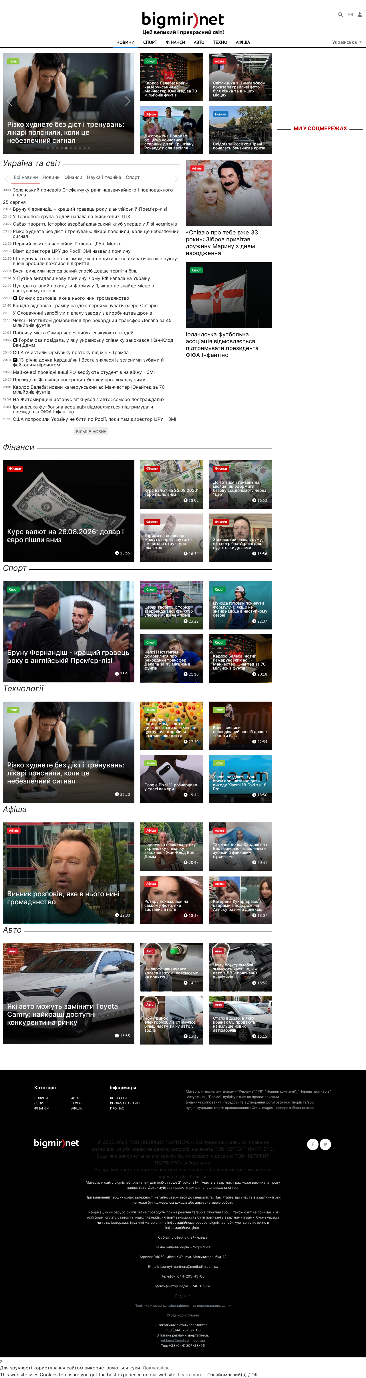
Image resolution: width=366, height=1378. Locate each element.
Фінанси (175, 42)
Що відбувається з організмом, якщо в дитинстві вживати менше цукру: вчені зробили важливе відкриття (95, 261)
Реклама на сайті (125, 1103)
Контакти (118, 1098)
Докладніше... (158, 1368)
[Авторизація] (360, 14)
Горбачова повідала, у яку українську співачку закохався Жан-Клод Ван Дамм (93, 342)
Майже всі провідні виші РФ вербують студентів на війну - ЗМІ (84, 372)
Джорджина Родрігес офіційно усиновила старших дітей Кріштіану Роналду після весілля (169, 141)
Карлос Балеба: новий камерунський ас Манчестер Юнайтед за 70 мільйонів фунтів (170, 88)
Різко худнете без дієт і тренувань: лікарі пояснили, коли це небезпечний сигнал (96, 233)
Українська (345, 42)
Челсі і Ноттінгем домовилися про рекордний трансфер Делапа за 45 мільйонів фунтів (92, 322)
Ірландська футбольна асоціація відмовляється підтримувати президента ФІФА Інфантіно (83, 409)
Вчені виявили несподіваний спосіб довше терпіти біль (75, 271)
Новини (125, 42)
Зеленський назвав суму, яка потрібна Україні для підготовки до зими (238, 543)
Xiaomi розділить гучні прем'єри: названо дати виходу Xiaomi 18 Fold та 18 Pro (239, 782)
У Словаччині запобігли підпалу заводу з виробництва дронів (82, 313)
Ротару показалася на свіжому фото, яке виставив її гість (166, 905)
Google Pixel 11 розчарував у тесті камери (170, 786)
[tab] (25, 177)
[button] (48, 148)
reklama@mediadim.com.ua (183, 1340)
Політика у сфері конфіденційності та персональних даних (182, 1305)
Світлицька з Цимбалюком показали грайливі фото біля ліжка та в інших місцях (239, 88)
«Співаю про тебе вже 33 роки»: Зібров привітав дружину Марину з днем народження (222, 242)
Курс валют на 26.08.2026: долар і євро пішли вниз (65, 536)
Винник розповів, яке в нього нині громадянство (74, 298)
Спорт (150, 42)
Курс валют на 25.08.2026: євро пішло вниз (171, 492)
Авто (199, 42)
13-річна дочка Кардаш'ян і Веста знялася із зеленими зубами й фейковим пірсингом (88, 362)
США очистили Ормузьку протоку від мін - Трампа (71, 352)
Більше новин (91, 431)
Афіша (243, 42)
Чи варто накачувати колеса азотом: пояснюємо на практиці (171, 972)
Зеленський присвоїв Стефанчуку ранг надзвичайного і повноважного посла (93, 192)
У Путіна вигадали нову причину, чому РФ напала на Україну (81, 278)
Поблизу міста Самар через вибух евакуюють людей (73, 332)
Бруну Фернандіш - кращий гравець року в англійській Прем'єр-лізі (90, 209)
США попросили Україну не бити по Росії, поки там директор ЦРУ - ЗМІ (94, 419)
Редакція (182, 1296)
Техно (220, 42)
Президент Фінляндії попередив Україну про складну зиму (79, 379)
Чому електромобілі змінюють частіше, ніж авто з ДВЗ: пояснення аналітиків (235, 970)
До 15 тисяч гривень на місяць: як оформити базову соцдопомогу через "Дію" (239, 488)
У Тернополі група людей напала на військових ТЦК (71, 216)
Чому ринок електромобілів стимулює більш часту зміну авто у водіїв (170, 1024)
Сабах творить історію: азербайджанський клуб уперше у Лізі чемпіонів (95, 224)
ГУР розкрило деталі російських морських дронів (61, 136)
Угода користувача (183, 1315)
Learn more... (192, 1374)
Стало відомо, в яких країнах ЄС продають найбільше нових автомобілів (234, 1024)
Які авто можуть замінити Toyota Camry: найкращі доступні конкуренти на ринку (62, 1014)
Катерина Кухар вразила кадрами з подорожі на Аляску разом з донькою (237, 905)
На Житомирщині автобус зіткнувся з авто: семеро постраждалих (89, 399)
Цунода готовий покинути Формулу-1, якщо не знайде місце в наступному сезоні (83, 288)
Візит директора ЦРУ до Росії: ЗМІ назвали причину (72, 251)
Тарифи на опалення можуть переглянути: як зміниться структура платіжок (168, 541)
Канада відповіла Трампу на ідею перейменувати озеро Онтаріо (85, 305)
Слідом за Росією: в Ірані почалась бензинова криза (239, 145)
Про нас (117, 1108)
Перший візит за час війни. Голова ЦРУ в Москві (68, 243)
